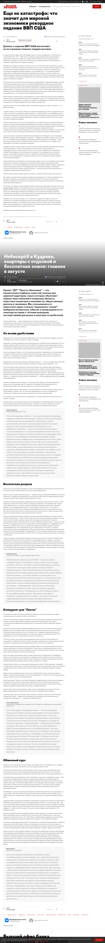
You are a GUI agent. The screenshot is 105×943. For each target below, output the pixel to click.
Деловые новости (31, 915)
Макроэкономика (18, 227)
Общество (9, 227)
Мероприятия (58, 6)
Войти (97, 6)
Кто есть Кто (76, 6)
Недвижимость (62, 915)
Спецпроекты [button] (45, 6)
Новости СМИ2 (8, 238)
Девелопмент (76, 915)
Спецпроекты (21, 915)
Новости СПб (40, 915)
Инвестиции (85, 915)
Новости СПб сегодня (51, 915)
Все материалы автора (24, 41)
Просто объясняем (11, 915)
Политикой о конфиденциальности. (37, 940)
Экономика (27, 227)
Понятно (99, 940)
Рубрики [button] (33, 6)
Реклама (67, 6)
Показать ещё (83, 81)
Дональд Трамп (8, 188)
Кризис (33, 227)
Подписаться (65, 1)
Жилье (69, 915)
